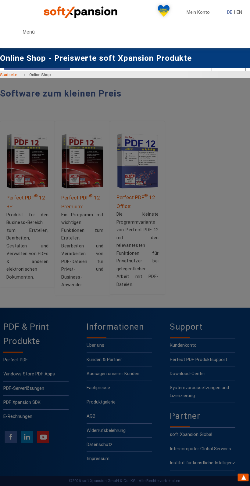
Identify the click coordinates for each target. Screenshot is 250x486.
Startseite (8, 74)
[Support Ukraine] (164, 12)
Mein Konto (198, 12)
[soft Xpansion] (81, 12)
